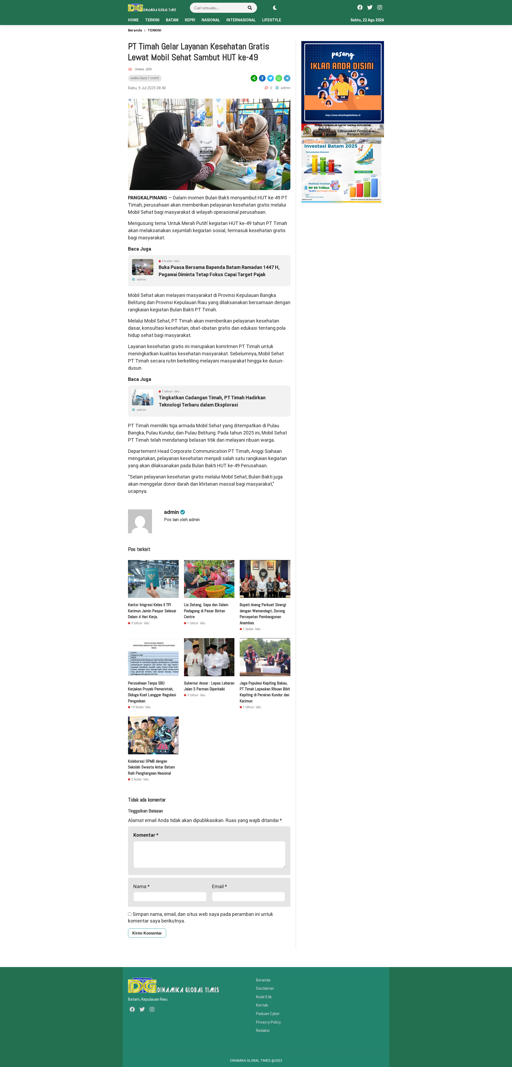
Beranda (135, 30)
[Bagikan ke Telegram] (286, 78)
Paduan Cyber (268, 1014)
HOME (133, 20)
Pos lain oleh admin (182, 519)
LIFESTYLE (271, 20)
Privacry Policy (268, 1022)
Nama (141, 886)
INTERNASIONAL (241, 20)
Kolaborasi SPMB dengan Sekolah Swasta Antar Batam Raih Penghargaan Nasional (151, 767)
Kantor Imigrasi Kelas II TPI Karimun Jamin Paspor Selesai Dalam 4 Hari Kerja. (152, 610)
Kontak (262, 1005)
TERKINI (152, 20)
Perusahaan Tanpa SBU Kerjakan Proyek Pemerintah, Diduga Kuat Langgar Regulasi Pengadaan (152, 692)
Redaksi (263, 1030)
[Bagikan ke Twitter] (270, 78)
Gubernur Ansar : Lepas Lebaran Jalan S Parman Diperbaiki (209, 686)
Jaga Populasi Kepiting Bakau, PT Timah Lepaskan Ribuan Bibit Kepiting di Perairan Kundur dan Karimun (265, 692)
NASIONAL (211, 20)
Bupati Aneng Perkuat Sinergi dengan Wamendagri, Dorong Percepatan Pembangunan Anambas (263, 613)
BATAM (172, 20)
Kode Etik (264, 997)
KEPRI (190, 20)
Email (219, 886)
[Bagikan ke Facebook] (262, 78)
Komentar (145, 835)
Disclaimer (265, 988)
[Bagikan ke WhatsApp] (279, 78)
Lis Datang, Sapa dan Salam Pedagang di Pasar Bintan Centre (206, 610)
